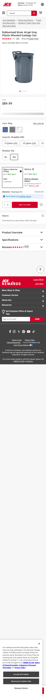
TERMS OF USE (28, 663)
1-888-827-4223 (18, 361)
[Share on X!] (18, 331)
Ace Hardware (9, 20)
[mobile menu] (3, 12)
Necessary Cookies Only (21, 681)
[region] (21, 668)
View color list (38, 123)
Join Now (39, 284)
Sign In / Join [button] (34, 186)
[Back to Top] (40, 269)
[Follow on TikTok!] (33, 331)
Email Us (29, 361)
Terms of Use (17, 340)
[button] (23, 67)
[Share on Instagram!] (14, 331)
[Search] (34, 13)
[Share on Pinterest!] (23, 331)
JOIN (37, 319)
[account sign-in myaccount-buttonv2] (42, 4)
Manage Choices (21, 688)
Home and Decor (26, 20)
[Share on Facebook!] (10, 331)
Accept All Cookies (21, 674)
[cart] (41, 12)
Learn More (38, 279)
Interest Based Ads (14, 342)
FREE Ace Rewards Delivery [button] (31, 180)
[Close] (39, 643)
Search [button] (12, 13)
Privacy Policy (30, 340)
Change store (39, 191)
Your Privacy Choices (21, 345)
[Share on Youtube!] (28, 331)
